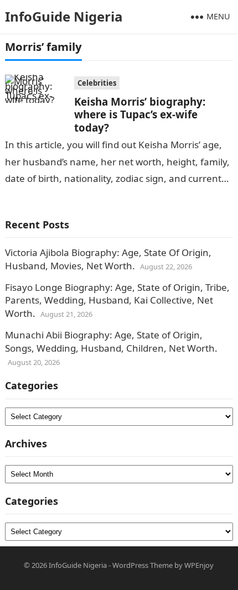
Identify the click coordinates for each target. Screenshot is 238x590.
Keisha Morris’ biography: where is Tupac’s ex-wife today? (139, 114)
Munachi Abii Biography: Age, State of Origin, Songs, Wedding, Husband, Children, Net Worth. (111, 341)
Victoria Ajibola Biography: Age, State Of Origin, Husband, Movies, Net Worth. (108, 259)
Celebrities (96, 83)
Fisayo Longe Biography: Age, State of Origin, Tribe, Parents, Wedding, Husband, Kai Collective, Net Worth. (117, 300)
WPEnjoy (199, 565)
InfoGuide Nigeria (64, 16)
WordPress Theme (142, 565)
